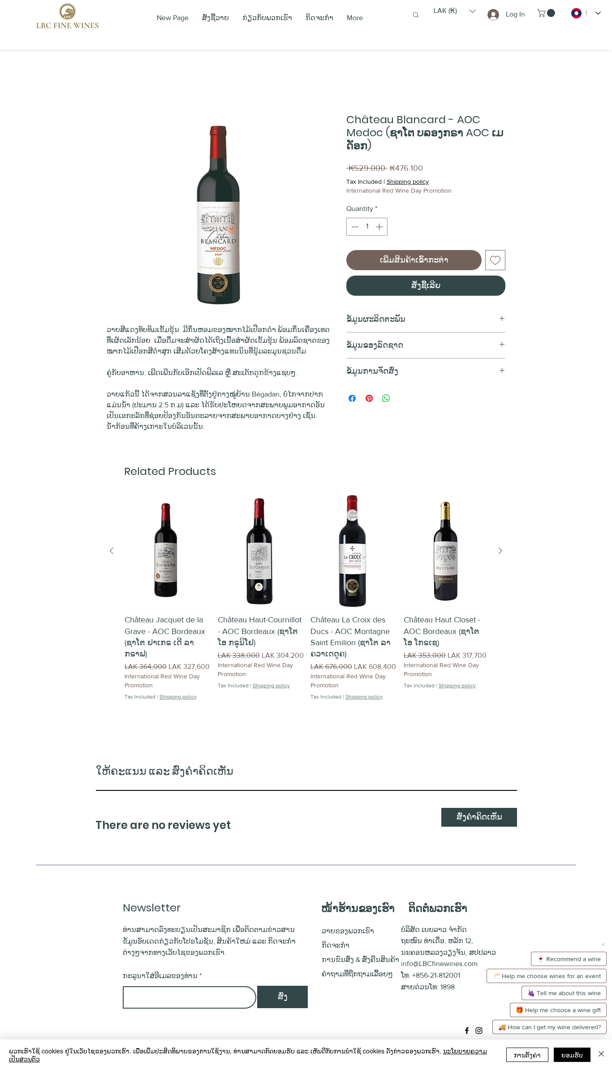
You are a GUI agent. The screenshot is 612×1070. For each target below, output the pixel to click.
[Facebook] (466, 1030)
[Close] (601, 1055)
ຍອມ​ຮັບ (572, 1054)
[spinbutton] (367, 226)
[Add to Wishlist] (495, 260)
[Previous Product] (111, 550)
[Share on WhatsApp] (386, 398)
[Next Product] (500, 550)
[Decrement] (354, 226)
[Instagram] (478, 1030)
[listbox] (455, 11)
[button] (455, 11)
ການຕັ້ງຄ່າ (527, 1054)
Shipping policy (408, 181)
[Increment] (380, 226)
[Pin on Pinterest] (369, 398)
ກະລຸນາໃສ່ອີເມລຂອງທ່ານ (160, 975)
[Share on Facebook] (352, 398)
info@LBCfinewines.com (439, 963)
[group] (306, 609)
